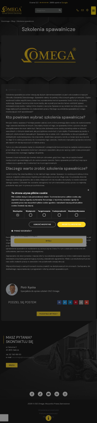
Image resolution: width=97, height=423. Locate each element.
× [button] (88, 190)
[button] (21, 230)
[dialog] (48, 211)
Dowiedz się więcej (25, 206)
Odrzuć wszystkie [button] (42, 224)
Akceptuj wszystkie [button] (71, 224)
